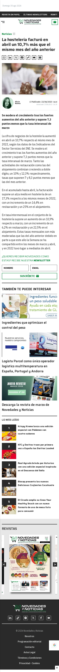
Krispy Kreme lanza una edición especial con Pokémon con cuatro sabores (35, 430)
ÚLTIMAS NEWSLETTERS (35, 14)
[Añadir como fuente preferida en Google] (54, 645)
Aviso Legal (29, 652)
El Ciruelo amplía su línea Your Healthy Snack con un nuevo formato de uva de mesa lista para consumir (34, 505)
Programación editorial (29, 641)
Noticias (7, 34)
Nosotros (29, 636)
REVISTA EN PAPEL (11, 14)
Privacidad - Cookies (29, 663)
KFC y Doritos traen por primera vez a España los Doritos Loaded (36, 446)
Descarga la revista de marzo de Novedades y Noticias (25, 407)
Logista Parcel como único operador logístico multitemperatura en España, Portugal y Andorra (28, 366)
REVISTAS (9, 528)
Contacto (29, 647)
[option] (29, 563)
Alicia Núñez (18, 102)
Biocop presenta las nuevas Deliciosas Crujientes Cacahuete (36, 483)
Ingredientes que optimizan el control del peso (24, 325)
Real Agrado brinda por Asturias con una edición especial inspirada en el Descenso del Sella (37, 466)
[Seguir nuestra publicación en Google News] (40, 57)
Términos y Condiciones (30, 657)
